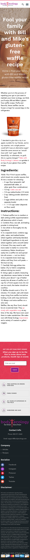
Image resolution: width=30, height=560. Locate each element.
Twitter (11, 477)
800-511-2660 (17, 434)
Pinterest (12, 473)
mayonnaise (23, 318)
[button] (27, 4)
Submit (15, 370)
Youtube (12, 481)
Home (5, 71)
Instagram (12, 469)
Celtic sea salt (15, 190)
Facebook (12, 465)
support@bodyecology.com (17, 438)
